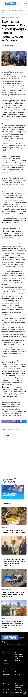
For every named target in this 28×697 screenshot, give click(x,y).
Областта (17, 674)
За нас (5, 660)
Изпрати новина (7, 653)
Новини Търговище (20, 690)
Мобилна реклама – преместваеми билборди (20, 685)
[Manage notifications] (24, 694)
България (10, 9)
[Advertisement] (14, 459)
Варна (9, 589)
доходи (4, 429)
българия (17, 427)
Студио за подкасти (20, 692)
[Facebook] (2, 642)
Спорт (17, 677)
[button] (2, 3)
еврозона (10, 429)
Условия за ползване (6, 664)
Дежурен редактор (9, 45)
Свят (4, 677)
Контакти (17, 660)
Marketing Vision (7, 683)
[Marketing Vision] (12, 487)
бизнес (10, 427)
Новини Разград (7, 690)
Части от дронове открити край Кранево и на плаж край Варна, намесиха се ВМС (12, 594)
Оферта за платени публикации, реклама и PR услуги (20, 655)
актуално (4, 427)
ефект (16, 429)
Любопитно (6, 674)
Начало (3, 9)
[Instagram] (4, 642)
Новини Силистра (8, 692)
